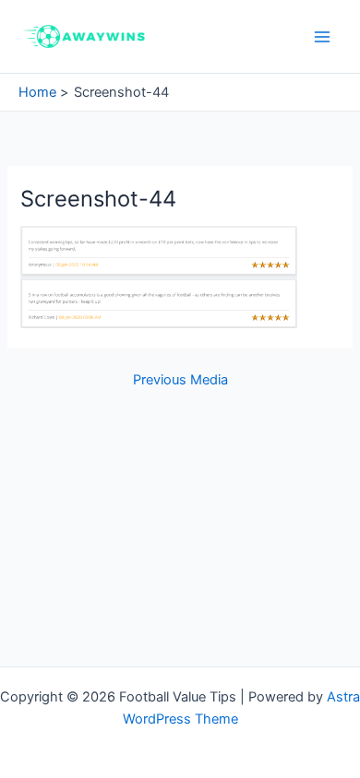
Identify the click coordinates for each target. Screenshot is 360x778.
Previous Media (180, 380)
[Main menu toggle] (322, 37)
